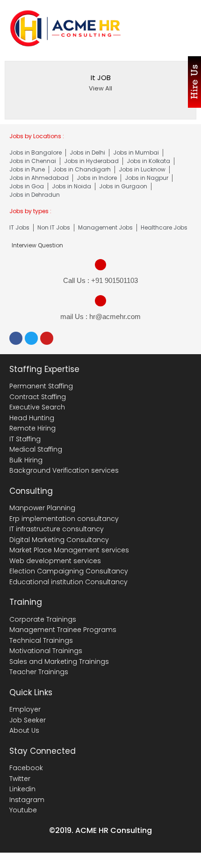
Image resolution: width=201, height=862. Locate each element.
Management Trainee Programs (62, 629)
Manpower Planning (42, 508)
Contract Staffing (37, 396)
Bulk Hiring (26, 460)
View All (100, 88)
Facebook (26, 768)
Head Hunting (31, 418)
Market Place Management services (69, 550)
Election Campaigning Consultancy (68, 571)
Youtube (23, 810)
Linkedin (22, 789)
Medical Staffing (35, 449)
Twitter (19, 778)
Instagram (26, 799)
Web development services (55, 560)
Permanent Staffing (41, 386)
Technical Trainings (41, 640)
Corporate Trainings (42, 619)
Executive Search (37, 407)
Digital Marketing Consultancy (59, 539)
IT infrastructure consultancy (56, 529)
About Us (24, 730)
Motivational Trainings (45, 650)
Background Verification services (64, 470)
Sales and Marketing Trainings (59, 661)
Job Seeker (27, 720)
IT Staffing (25, 439)
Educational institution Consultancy (68, 582)
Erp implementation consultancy (64, 518)
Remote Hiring (32, 428)
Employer (25, 709)
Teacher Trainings (38, 671)
